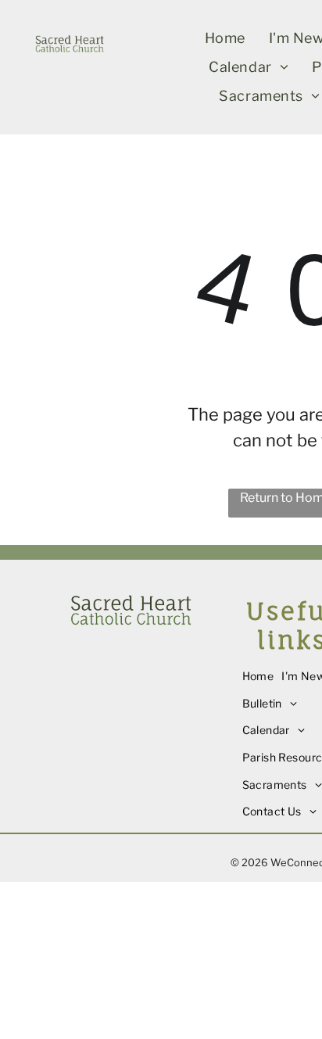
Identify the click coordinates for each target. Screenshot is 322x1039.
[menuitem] (225, 37)
